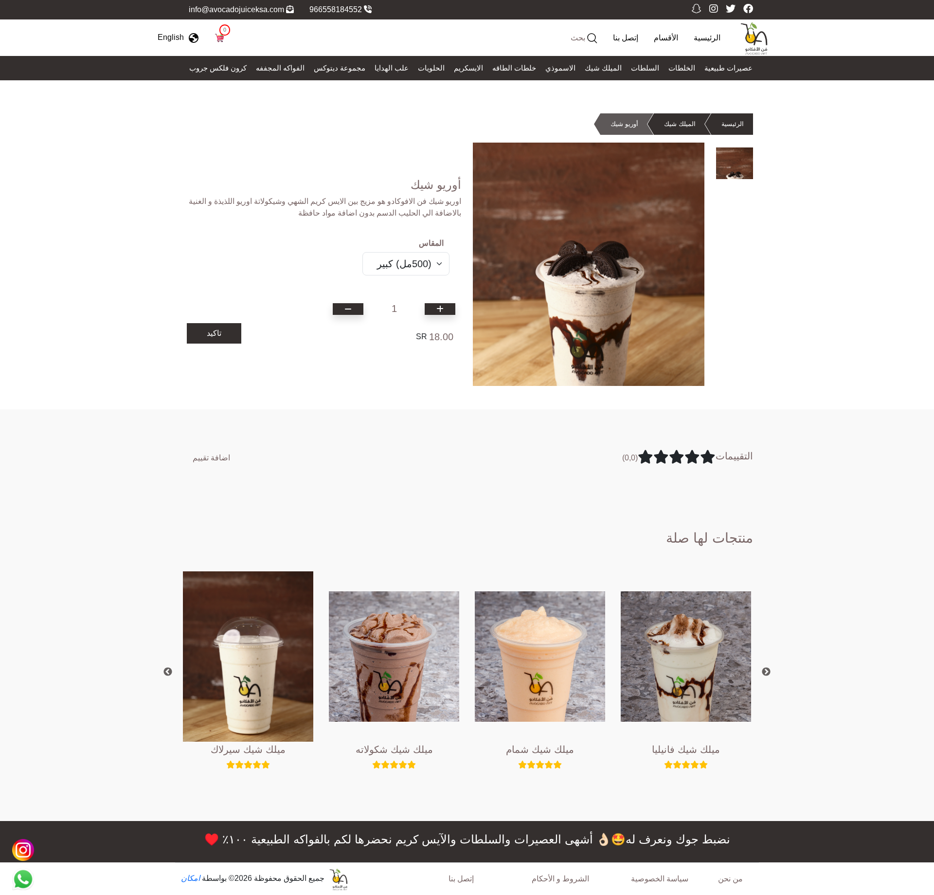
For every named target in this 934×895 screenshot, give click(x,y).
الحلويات (431, 68)
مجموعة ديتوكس (339, 68)
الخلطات (681, 68)
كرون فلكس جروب (218, 68)
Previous (168, 672)
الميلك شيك (603, 68)
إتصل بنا (625, 38)
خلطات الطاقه (514, 68)
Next (766, 672)
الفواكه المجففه (280, 68)
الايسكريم (468, 68)
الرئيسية (707, 38)
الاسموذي (560, 68)
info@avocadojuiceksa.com (237, 9)
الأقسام (666, 38)
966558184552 (336, 9)
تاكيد (214, 333)
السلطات (645, 68)
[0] (219, 37)
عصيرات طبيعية (728, 68)
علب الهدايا (392, 68)
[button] (180, 38)
